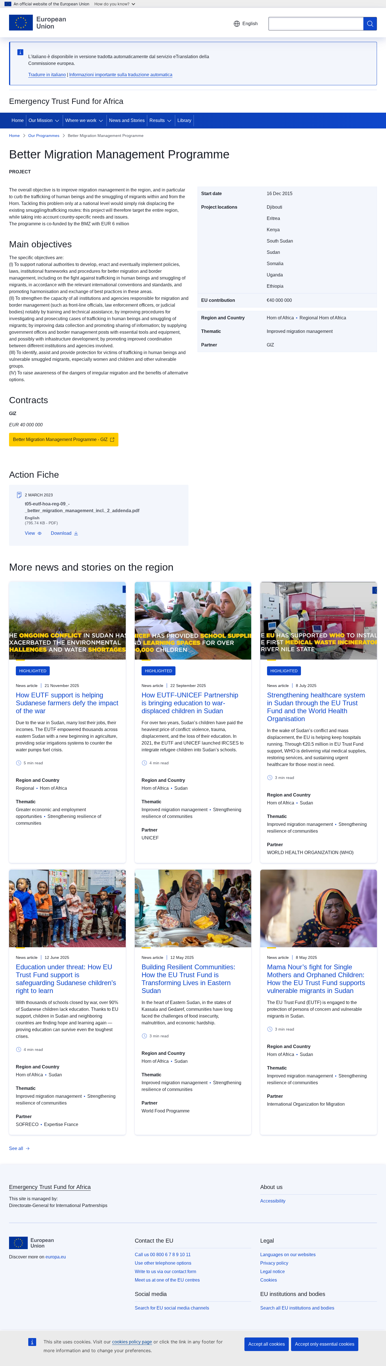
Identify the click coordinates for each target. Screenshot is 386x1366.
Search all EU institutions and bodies (297, 1308)
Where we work (80, 120)
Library (184, 120)
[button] (33, 533)
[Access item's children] (58, 120)
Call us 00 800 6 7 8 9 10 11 (163, 1254)
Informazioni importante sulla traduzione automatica (120, 74)
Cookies (268, 1280)
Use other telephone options (163, 1263)
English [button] (250, 23)
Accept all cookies (266, 1344)
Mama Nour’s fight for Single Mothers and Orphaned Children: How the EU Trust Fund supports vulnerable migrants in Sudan (316, 978)
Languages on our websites (288, 1254)
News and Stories (127, 120)
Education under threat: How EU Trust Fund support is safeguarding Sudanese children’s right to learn (66, 978)
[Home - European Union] (37, 22)
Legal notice (272, 1271)
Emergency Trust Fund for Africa (50, 1187)
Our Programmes (43, 135)
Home (18, 120)
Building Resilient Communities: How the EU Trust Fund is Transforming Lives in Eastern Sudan (188, 978)
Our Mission (41, 120)
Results (157, 120)
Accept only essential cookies (324, 1344)
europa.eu (55, 1256)
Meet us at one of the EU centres (167, 1280)
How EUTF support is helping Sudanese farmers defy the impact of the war (67, 703)
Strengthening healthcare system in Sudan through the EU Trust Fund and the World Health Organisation (316, 707)
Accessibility (272, 1201)
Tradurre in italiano (47, 74)
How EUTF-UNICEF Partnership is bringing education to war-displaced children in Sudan (190, 703)
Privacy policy (274, 1263)
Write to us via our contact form (165, 1271)
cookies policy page (132, 1341)
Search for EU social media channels (172, 1308)
